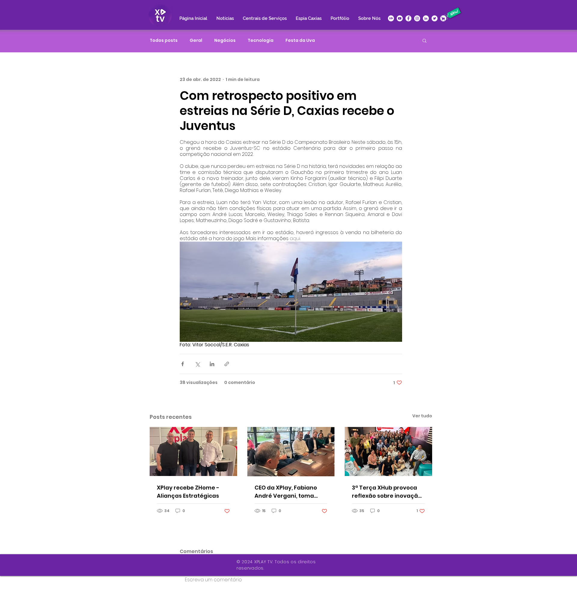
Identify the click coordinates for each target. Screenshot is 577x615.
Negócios (225, 40)
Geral (196, 40)
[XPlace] (443, 18)
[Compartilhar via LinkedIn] (212, 364)
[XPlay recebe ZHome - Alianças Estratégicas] (193, 451)
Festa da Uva (300, 40)
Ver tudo (422, 416)
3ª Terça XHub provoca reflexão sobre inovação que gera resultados (387, 492)
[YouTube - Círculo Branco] (400, 18)
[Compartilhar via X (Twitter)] (197, 364)
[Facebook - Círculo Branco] (408, 18)
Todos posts (164, 40)
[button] (424, 40)
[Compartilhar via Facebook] (182, 364)
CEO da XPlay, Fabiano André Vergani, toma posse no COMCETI (286, 492)
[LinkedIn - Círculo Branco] (426, 18)
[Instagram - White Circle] (417, 18)
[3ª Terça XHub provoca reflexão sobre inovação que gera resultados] (388, 451)
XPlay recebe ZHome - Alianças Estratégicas (188, 491)
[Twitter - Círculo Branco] (435, 18)
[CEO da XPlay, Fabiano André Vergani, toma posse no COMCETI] (291, 451)
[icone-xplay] (391, 18)
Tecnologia (260, 40)
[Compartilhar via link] (227, 364)
